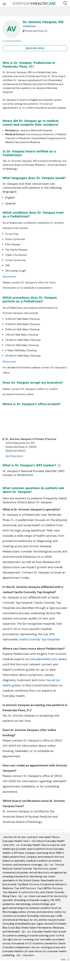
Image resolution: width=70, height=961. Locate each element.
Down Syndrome (15, 239)
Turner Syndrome (15, 260)
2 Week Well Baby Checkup (21, 350)
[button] (65, 3)
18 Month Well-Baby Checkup (22, 329)
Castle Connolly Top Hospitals (39, 639)
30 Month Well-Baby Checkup (23, 355)
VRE (7, 265)
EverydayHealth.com (43, 659)
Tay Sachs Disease (16, 249)
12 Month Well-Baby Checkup (22, 319)
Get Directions (14, 456)
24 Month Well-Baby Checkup (23, 340)
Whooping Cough (15, 270)
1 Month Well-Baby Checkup (21, 334)
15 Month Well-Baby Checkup (22, 324)
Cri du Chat (12, 234)
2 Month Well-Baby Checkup (22, 345)
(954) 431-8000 (35, 48)
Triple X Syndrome (16, 255)
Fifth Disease (12, 244)
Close (63, 959)
